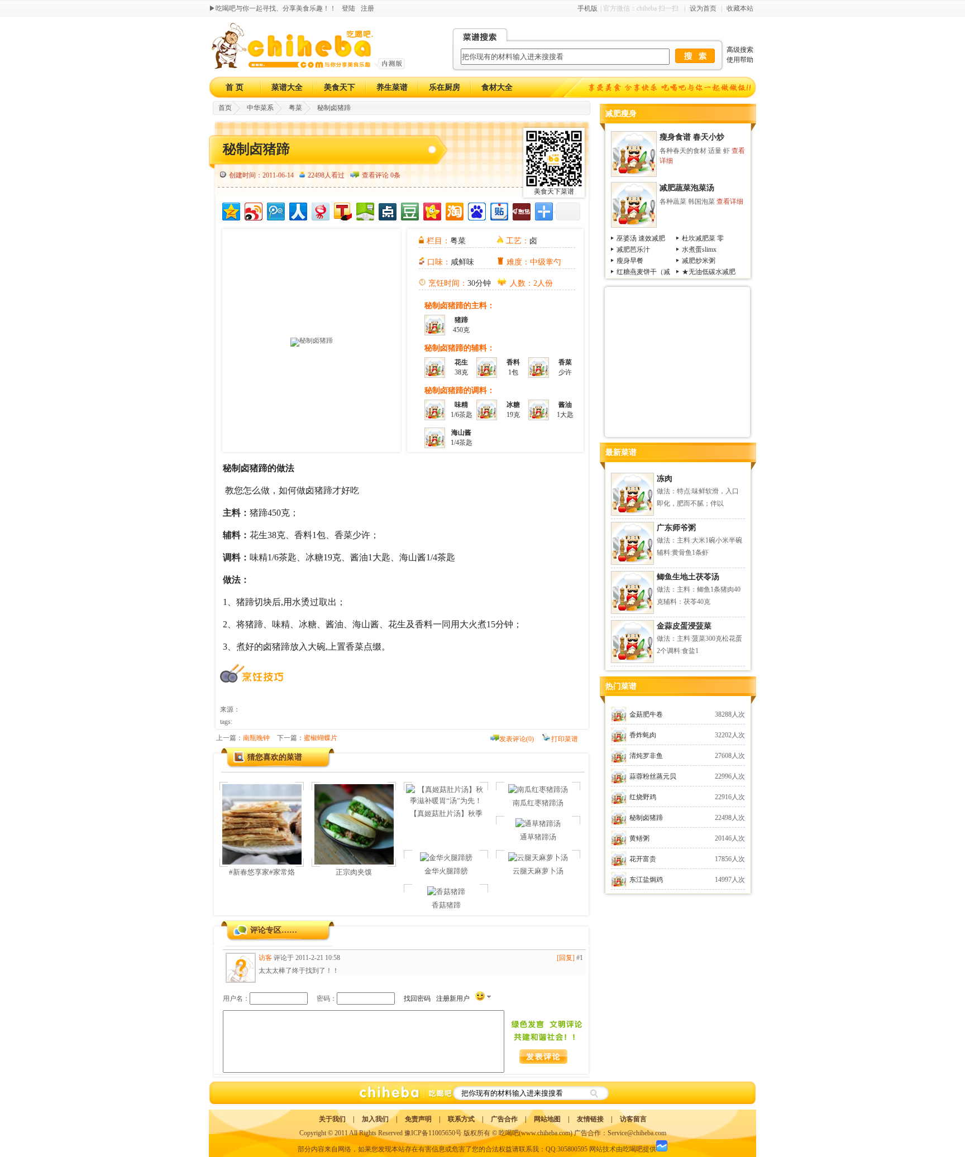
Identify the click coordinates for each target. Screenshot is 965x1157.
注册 (367, 8)
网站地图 (547, 1119)
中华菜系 (260, 108)
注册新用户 (453, 998)
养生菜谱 (392, 87)
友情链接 (590, 1119)
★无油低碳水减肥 (708, 272)
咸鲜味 (462, 262)
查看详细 (729, 201)
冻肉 (664, 478)
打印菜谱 (564, 739)
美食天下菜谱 (554, 191)
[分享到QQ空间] (230, 210)
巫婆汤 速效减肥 (641, 238)
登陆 (348, 8)
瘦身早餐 (630, 261)
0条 (395, 175)
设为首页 (703, 8)
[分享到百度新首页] (476, 210)
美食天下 (339, 87)
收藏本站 (740, 8)
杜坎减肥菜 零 (703, 238)
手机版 (587, 8)
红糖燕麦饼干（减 (643, 272)
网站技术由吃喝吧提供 (622, 1149)
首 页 (234, 87)
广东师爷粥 (676, 528)
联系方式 (461, 1119)
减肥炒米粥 (698, 261)
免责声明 (418, 1119)
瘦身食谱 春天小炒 (692, 137)
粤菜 (295, 108)
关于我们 (332, 1119)
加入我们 (375, 1119)
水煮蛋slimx (699, 249)
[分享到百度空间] (364, 210)
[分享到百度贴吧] (498, 210)
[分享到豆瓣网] (409, 210)
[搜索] (593, 1093)
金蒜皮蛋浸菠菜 (684, 626)
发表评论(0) (516, 739)
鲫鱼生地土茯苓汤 (688, 577)
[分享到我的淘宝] (453, 210)
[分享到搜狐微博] (342, 210)
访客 (265, 958)
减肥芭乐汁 (633, 249)
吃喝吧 (509, 1133)
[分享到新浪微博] (252, 210)
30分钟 (479, 283)
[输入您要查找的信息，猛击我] (695, 56)
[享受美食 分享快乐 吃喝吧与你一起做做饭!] (671, 87)
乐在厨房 (444, 87)
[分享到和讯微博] (520, 210)
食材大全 (497, 87)
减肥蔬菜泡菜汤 (687, 188)
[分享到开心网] (431, 210)
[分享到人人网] (297, 210)
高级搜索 (740, 50)
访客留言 (633, 1119)
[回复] (566, 958)
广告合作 (504, 1119)
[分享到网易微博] (319, 210)
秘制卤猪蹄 (334, 108)
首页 (225, 108)
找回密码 (417, 998)
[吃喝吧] (308, 67)
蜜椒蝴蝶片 (320, 738)
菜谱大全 (287, 87)
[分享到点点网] (386, 210)
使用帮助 (740, 60)
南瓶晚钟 (256, 738)
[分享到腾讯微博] (275, 210)
